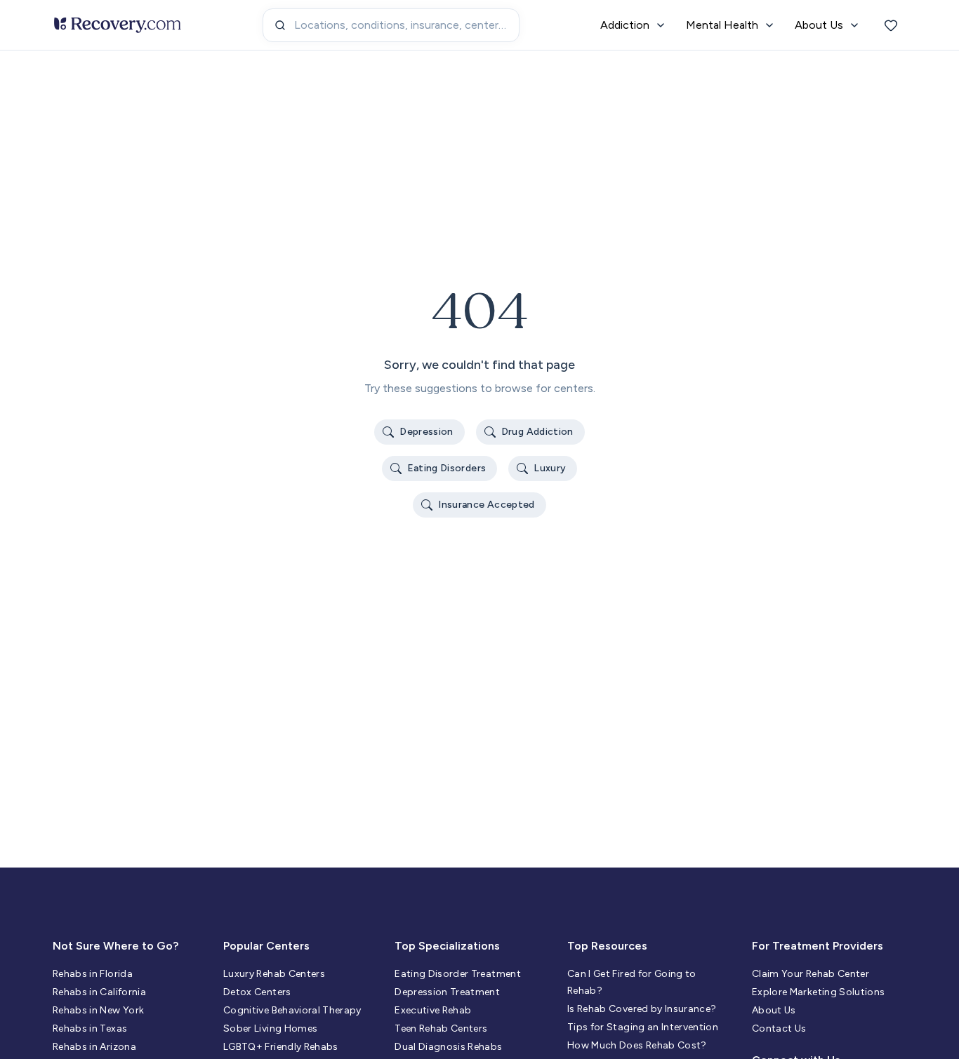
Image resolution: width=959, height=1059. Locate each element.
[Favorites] (890, 25)
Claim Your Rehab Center (810, 974)
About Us (774, 1010)
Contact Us (779, 1028)
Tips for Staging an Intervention (642, 1027)
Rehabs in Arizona (94, 1047)
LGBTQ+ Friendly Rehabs (280, 1047)
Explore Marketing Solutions (818, 992)
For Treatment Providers (817, 945)
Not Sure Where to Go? (115, 945)
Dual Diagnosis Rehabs (448, 1047)
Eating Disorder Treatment (458, 974)
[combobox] (391, 25)
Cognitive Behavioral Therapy (292, 1010)
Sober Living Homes (270, 1028)
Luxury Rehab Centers (274, 974)
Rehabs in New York (98, 1010)
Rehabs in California (99, 992)
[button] (419, 432)
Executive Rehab (433, 1010)
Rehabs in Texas (90, 1028)
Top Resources (607, 945)
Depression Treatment (447, 992)
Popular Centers (266, 945)
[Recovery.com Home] (117, 25)
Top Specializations (447, 945)
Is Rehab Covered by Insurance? (642, 1009)
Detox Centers (257, 992)
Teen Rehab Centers (441, 1028)
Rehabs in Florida (93, 974)
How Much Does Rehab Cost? (637, 1045)
